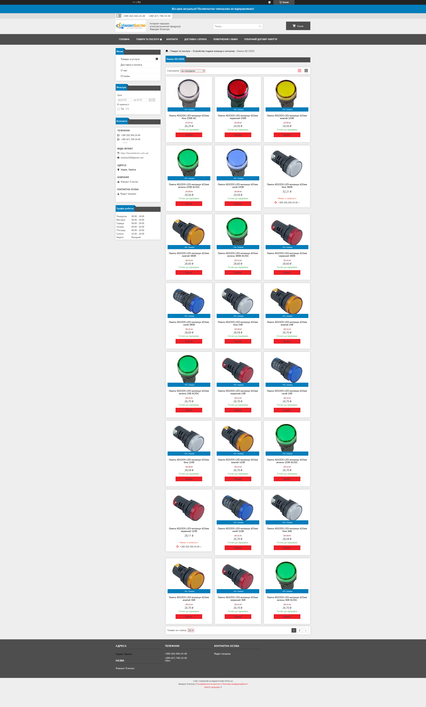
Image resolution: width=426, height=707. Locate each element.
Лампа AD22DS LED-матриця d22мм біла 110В (189, 461)
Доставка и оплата (131, 64)
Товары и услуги (130, 59)
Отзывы (125, 76)
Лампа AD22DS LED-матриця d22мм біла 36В (287, 529)
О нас (124, 70)
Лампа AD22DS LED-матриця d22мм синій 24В (287, 392)
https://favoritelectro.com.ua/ (134, 153)
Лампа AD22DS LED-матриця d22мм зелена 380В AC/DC (238, 254)
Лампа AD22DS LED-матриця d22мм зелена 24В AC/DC (189, 392)
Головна (124, 39)
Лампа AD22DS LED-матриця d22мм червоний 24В (238, 392)
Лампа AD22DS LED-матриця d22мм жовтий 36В (189, 598)
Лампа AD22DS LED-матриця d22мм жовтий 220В (287, 117)
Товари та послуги (147, 39)
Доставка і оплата (195, 39)
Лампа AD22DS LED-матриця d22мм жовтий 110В (238, 461)
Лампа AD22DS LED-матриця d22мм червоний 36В (238, 598)
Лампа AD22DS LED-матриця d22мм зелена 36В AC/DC (287, 598)
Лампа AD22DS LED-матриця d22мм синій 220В (238, 185)
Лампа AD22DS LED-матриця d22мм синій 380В (189, 323)
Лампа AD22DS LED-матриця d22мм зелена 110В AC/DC (287, 461)
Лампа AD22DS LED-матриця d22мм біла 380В (287, 185)
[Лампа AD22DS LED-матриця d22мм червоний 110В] (189, 507)
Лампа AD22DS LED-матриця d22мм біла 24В (238, 323)
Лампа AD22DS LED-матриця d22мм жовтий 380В (189, 254)
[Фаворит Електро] (131, 26)
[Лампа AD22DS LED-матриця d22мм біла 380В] (287, 163)
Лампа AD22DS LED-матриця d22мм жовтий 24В (287, 323)
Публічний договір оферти (260, 39)
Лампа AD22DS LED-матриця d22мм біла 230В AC (189, 117)
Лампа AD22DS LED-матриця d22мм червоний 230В (238, 117)
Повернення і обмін (225, 39)
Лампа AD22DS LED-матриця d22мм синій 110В (238, 529)
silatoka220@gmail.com (132, 157)
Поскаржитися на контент (208, 684)
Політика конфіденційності (235, 684)
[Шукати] (260, 26)
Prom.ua (229, 681)
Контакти (172, 39)
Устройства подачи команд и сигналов (213, 51)
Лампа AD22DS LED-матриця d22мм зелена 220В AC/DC (189, 185)
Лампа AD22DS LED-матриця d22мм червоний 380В (287, 254)
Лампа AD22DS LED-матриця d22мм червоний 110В (189, 529)
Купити (188, 135)
